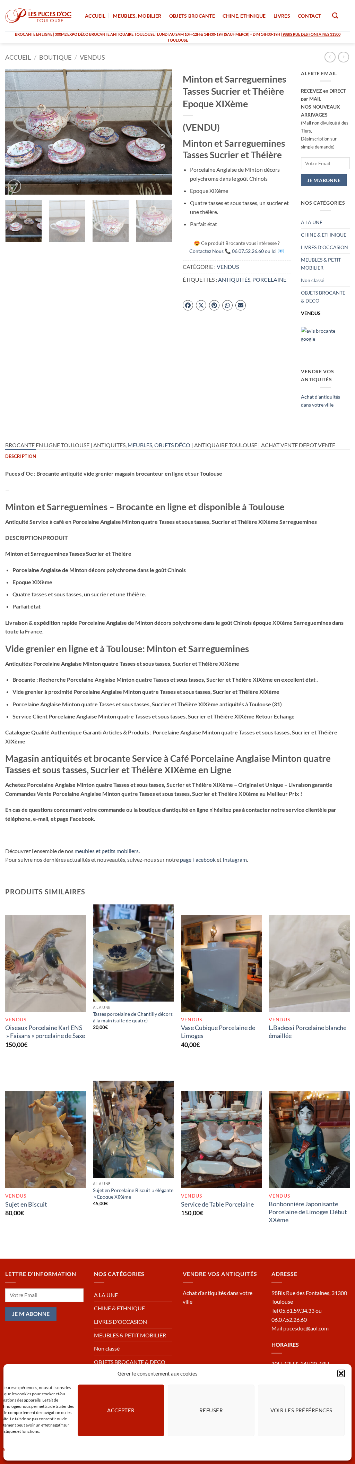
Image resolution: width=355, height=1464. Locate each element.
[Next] (160, 131)
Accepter (121, 1410)
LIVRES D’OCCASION (324, 247)
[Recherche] (335, 16)
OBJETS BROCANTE (192, 16)
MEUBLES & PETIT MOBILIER (321, 264)
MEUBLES (140, 445)
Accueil (18, 57)
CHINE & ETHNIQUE (323, 235)
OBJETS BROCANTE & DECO (323, 297)
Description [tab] (20, 456)
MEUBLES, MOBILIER (137, 16)
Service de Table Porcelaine (217, 1204)
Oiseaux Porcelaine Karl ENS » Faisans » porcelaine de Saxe (45, 1031)
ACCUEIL (95, 16)
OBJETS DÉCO (172, 445)
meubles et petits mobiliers (107, 851)
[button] (341, 1373)
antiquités (234, 279)
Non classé (312, 280)
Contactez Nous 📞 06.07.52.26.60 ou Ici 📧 (236, 251)
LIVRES (282, 16)
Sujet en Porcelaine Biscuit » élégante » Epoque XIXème (133, 1193)
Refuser (211, 1410)
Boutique (55, 57)
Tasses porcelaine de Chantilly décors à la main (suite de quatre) (133, 1017)
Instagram (235, 859)
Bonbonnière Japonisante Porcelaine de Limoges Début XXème (308, 1212)
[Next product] (329, 57)
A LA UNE (311, 222)
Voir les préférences (301, 1410)
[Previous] (17, 131)
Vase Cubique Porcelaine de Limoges (218, 1031)
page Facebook (198, 859)
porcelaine (269, 279)
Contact (309, 16)
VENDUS (92, 57)
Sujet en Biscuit (26, 1204)
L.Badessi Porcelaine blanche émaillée (307, 1031)
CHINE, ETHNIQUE (244, 16)
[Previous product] (343, 57)
